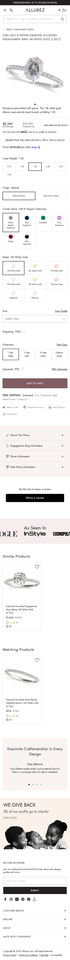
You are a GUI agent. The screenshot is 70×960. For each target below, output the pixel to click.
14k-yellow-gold (10, 622)
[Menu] (5, 10)
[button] (35, 332)
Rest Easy (62, 345)
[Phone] (11, 10)
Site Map (44, 955)
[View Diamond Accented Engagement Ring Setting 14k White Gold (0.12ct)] (22, 581)
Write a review (35, 498)
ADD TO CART (35, 383)
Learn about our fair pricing (55, 125)
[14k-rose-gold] (14, 622)
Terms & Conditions (28, 955)
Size (5, 311)
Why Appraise (59, 369)
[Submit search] (62, 19)
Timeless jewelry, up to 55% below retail (35, 2)
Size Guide (61, 311)
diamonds (7, 626)
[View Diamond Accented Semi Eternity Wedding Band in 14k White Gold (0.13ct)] (22, 675)
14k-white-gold (7, 622)
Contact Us (22, 399)
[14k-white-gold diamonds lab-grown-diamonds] (7, 622)
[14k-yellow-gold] (10, 622)
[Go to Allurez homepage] (35, 10)
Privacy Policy (9, 955)
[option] (9, 167)
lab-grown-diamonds (10, 626)
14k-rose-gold (14, 622)
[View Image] (35, 534)
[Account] (59, 10)
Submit (35, 890)
